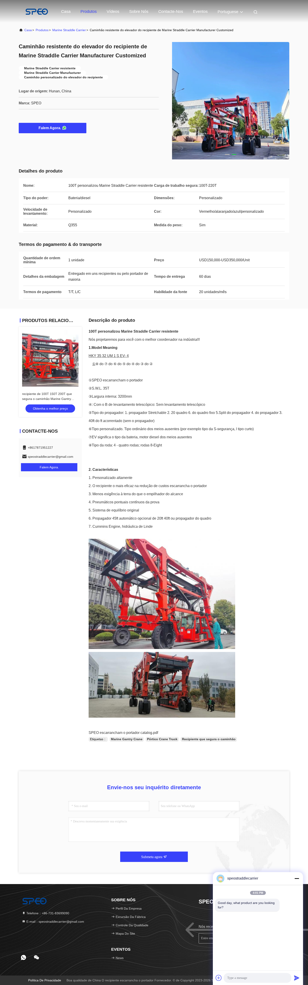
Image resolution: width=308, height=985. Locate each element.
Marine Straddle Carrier (69, 30)
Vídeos (113, 11)
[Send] (296, 978)
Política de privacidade (44, 980)
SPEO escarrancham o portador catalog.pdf (123, 733)
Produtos (88, 11)
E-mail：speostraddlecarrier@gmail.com (54, 921)
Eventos (200, 11)
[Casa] (36, 11)
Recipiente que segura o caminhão (209, 739)
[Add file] (219, 978)
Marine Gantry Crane (127, 739)
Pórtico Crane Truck (162, 739)
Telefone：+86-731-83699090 (47, 913)
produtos (42, 30)
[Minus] (296, 878)
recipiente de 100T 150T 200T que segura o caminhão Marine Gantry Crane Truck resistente (47, 399)
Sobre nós (138, 11)
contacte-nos (170, 11)
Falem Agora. (50, 128)
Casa (66, 11)
